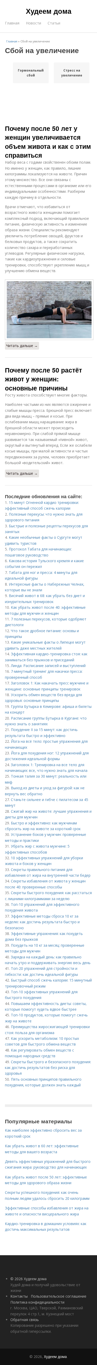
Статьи (54, 23)
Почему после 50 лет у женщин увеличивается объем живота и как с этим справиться (48, 142)
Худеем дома (48, 11)
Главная (12, 23)
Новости (33, 23)
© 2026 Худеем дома (28, 1278)
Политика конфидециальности (37, 1302)
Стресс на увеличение (71, 73)
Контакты (19, 1296)
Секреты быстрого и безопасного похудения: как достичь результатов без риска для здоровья (48, 1067)
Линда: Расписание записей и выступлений (48, 665)
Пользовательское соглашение (58, 1296)
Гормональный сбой (31, 73)
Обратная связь (24, 1319)
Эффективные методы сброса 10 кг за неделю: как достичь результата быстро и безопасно (42, 922)
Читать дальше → (22, 345)
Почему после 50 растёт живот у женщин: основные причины (43, 379)
